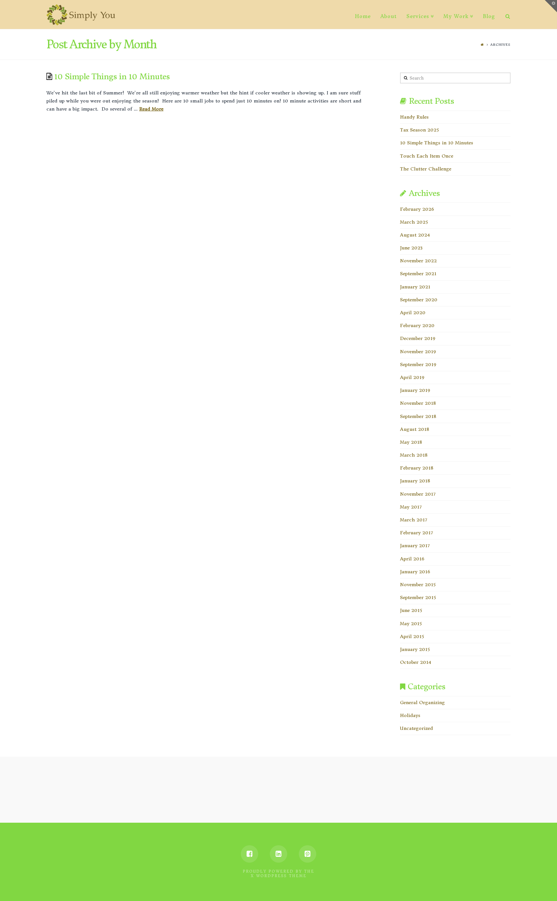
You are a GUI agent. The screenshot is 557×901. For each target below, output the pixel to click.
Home (363, 16)
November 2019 (418, 351)
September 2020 (418, 300)
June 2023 (411, 248)
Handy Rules (414, 117)
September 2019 (418, 364)
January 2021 (415, 287)
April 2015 (412, 636)
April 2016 (412, 559)
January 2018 (415, 481)
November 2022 (418, 261)
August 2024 (415, 235)
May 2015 (411, 623)
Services (417, 16)
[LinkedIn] (278, 854)
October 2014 (415, 662)
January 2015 (415, 649)
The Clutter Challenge (425, 169)
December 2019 (417, 338)
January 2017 (415, 545)
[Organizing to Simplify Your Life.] (80, 14)
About (388, 16)
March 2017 (413, 520)
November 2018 (418, 403)
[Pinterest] (307, 854)
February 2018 (416, 468)
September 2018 (418, 416)
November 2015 (417, 584)
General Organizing (422, 702)
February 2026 (417, 209)
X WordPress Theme (279, 876)
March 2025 (414, 222)
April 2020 (412, 312)
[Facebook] (249, 854)
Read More (151, 109)
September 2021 (418, 273)
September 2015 (418, 597)
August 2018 (414, 429)
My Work (456, 16)
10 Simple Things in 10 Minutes (112, 77)
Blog (489, 16)
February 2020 (417, 325)
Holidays (410, 715)
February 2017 (416, 533)
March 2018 (413, 455)
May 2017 (411, 507)
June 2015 (411, 610)
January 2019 (415, 390)
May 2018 (411, 442)
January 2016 (415, 572)
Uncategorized (416, 728)
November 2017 (417, 494)
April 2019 (412, 377)
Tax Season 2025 (419, 130)
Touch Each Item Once (426, 156)
